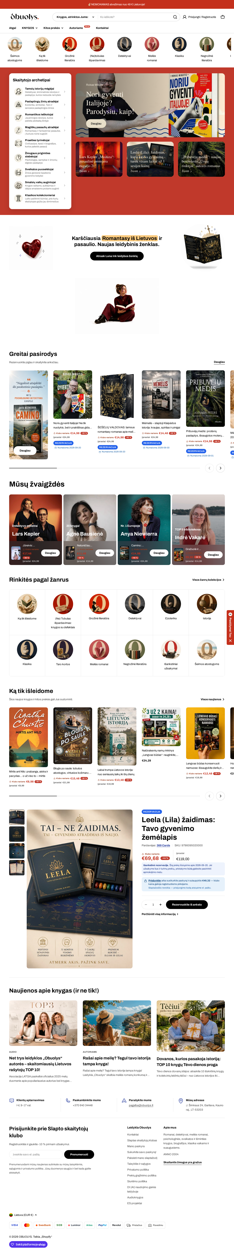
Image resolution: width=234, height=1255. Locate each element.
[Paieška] (175, 17)
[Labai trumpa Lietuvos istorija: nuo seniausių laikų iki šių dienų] (117, 736)
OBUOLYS (25, 1236)
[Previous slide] (209, 468)
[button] (230, 627)
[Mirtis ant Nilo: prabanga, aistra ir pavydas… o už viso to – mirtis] (28, 737)
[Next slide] (220, 468)
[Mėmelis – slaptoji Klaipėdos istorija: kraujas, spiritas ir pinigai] (161, 394)
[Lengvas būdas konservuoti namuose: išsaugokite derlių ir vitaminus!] (205, 733)
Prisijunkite (154, 880)
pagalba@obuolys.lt (141, 1105)
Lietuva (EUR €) (23, 1215)
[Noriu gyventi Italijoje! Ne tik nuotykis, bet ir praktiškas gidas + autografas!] (72, 394)
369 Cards (163, 845)
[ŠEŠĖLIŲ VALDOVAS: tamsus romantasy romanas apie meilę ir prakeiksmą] (117, 396)
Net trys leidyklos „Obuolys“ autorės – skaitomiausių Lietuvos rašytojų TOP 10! (40, 1064)
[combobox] (116, 17)
